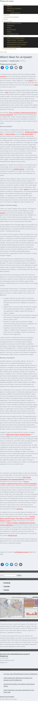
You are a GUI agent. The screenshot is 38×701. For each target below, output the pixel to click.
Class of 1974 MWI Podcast (16, 38)
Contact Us (10, 11)
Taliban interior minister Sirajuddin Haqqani (18, 434)
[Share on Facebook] (2, 68)
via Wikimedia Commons (21, 552)
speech (26, 189)
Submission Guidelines (14, 8)
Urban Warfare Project (14, 23)
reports (31, 80)
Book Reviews (11, 29)
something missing (18, 169)
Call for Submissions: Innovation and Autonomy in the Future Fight (19, 691)
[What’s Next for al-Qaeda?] (8, 64)
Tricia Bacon (3, 61)
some (6, 92)
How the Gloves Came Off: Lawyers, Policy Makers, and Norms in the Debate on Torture (17, 519)
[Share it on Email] (16, 68)
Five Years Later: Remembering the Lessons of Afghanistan (20, 674)
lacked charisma (10, 134)
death (36, 85)
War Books (10, 25)
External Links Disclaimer (7, 696)
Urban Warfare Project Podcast (17, 42)
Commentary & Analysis (11, 17)
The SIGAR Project (13, 34)
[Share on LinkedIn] (11, 68)
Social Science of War (14, 46)
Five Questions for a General (16, 44)
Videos (9, 32)
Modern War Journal (10, 49)
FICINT (9, 27)
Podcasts (7, 36)
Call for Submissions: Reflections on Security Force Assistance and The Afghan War (18, 679)
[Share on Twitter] (6, 68)
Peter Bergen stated (27, 134)
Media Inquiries (15, 13)
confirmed (3, 76)
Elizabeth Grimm (14, 61)
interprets (2, 213)
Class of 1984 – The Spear (15, 40)
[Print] (20, 68)
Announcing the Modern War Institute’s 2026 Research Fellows (19, 685)
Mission (9, 6)
